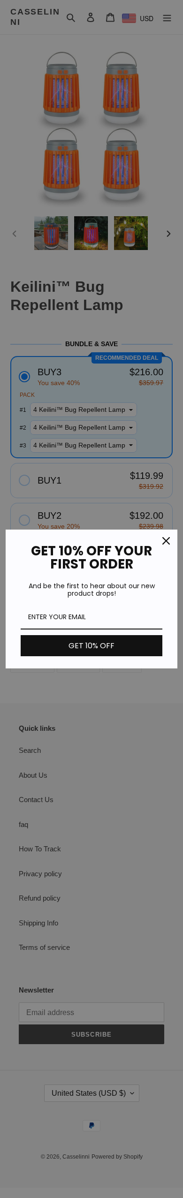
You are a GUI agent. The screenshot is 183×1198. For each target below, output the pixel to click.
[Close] (166, 541)
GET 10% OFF (91, 645)
